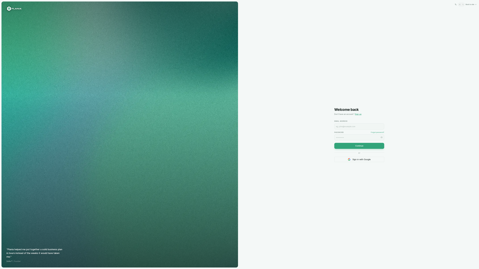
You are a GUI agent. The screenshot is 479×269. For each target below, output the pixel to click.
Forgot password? (377, 132)
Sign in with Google (361, 159)
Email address (341, 121)
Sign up (358, 114)
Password (339, 132)
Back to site (470, 4)
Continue (359, 146)
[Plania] (119, 8)
